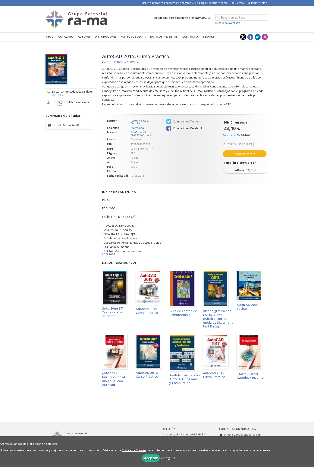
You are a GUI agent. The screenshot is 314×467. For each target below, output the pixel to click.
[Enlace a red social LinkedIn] (258, 37)
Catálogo (65, 36)
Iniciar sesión (259, 3)
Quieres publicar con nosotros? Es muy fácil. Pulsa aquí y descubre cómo (183, 3)
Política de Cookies (134, 450)
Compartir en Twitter (185, 121)
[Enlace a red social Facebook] (250, 37)
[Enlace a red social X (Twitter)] (243, 37)
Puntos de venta (133, 36)
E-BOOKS (208, 36)
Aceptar (151, 458)
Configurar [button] (168, 458)
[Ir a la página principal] (76, 18)
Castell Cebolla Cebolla (120, 62)
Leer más (108, 254)
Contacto (190, 36)
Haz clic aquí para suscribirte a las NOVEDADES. (182, 18)
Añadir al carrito (244, 154)
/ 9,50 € (245, 170)
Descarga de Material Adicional (71, 103)
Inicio (50, 36)
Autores (84, 36)
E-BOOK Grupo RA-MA (65, 125)
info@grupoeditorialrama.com (242, 434)
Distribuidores (105, 36)
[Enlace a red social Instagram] (265, 37)
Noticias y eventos (164, 36)
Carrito (239, 3)
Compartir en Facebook (187, 128)
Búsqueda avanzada (227, 23)
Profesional (137, 128)
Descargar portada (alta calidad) (72, 93)
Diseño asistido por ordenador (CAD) (142, 134)
